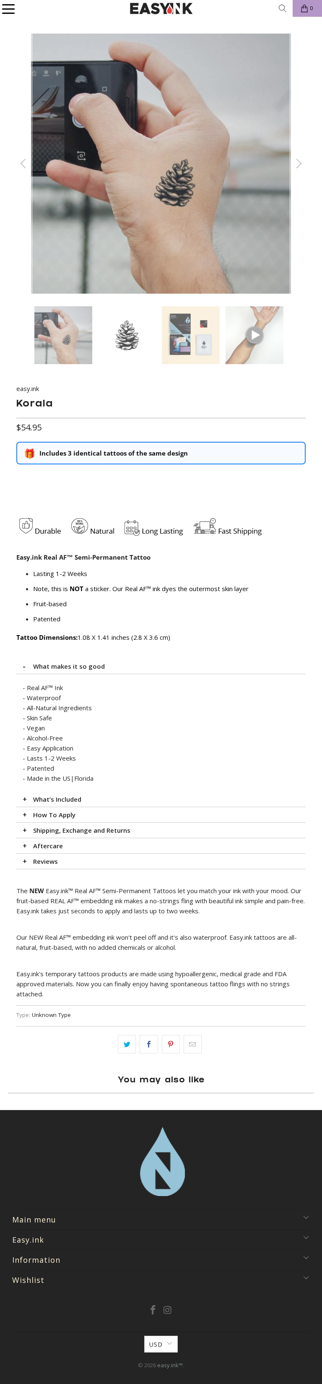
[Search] (283, 8)
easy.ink (27, 388)
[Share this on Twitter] (127, 1044)
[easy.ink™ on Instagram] (168, 1310)
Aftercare (48, 846)
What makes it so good (69, 666)
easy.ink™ (170, 1365)
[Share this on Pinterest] (171, 1044)
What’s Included (57, 799)
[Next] (297, 164)
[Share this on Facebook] (149, 1044)
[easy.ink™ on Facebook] (153, 1310)
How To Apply (54, 815)
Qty (21, 477)
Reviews (45, 861)
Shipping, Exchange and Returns (81, 830)
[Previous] (24, 164)
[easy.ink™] (161, 8)
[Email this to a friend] (193, 1044)
